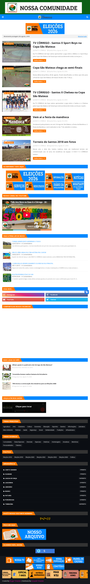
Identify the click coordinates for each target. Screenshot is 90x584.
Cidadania (21, 427)
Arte (14, 427)
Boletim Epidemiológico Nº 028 (22, 274)
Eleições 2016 (7, 457)
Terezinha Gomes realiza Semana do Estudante (29, 374)
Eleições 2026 (63, 457)
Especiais (38, 442)
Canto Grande (43, 470)
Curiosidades (7, 442)
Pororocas (43, 500)
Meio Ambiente (8, 430)
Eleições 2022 (41, 457)
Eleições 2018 (18, 457)
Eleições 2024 (52, 457)
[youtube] (23, 299)
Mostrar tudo (82, 36)
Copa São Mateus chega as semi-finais (57, 67)
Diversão (29, 442)
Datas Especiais (19, 442)
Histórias (46, 442)
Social (41, 430)
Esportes (55, 427)
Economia (38, 427)
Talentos (18, 445)
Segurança (33, 430)
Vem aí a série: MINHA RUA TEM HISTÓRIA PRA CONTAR (29, 252)
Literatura (82, 427)
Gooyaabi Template (37, 581)
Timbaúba (43, 504)
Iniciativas (66, 442)
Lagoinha (43, 483)
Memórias (75, 442)
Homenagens (56, 442)
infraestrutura (70, 430)
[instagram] (23, 295)
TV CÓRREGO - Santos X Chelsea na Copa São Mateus (59, 94)
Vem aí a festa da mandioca (51, 117)
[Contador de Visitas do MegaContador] (45, 519)
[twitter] (67, 299)
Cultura (29, 427)
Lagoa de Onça (43, 478)
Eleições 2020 (30, 457)
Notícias (18, 430)
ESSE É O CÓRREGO (40, 50)
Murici (43, 491)
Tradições (60, 430)
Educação (46, 427)
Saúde (25, 430)
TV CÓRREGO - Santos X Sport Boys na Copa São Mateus (57, 44)
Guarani (43, 474)
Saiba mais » (38, 60)
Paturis (43, 495)
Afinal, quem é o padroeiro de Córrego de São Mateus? (32, 365)
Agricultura (6, 427)
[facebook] (67, 295)
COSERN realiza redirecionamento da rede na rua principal (32, 263)
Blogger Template (15, 581)
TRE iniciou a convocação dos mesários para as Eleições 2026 (34, 384)
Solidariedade (49, 430)
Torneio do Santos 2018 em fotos (54, 142)
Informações (72, 427)
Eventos (62, 427)
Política (72, 457)
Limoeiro (43, 487)
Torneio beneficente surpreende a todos (26, 241)
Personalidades (8, 445)
